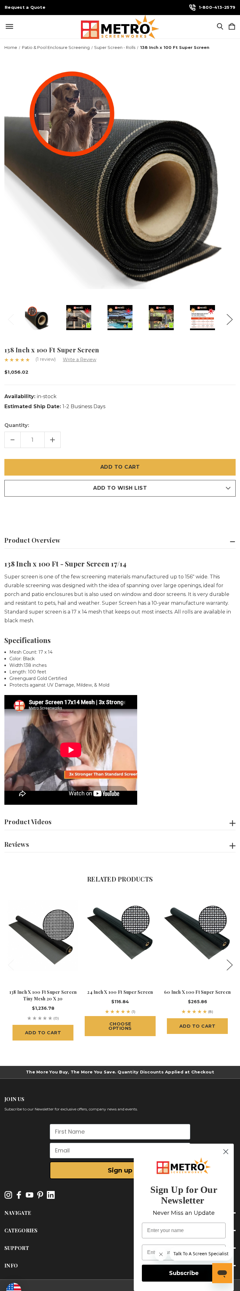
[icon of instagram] (8, 1195)
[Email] (18, 510)
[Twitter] (40, 510)
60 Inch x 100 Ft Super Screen (197, 992)
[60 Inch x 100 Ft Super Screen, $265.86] (197, 935)
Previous (10, 317)
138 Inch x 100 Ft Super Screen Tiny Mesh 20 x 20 (43, 995)
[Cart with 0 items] (231, 27)
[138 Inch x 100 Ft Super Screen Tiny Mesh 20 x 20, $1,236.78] (43, 935)
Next (229, 317)
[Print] (29, 510)
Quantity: (16, 425)
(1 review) (46, 359)
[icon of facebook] (19, 1195)
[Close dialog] (225, 1151)
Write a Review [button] (79, 359)
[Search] (220, 27)
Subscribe (184, 1273)
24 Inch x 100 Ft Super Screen (120, 992)
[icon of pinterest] (40, 1195)
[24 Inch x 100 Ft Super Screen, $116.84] (120, 935)
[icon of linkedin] (51, 1195)
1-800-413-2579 (217, 7)
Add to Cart (43, 1032)
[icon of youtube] (29, 1195)
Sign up (120, 1170)
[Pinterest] (51, 510)
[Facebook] (7, 510)
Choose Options (120, 1026)
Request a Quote (25, 7)
